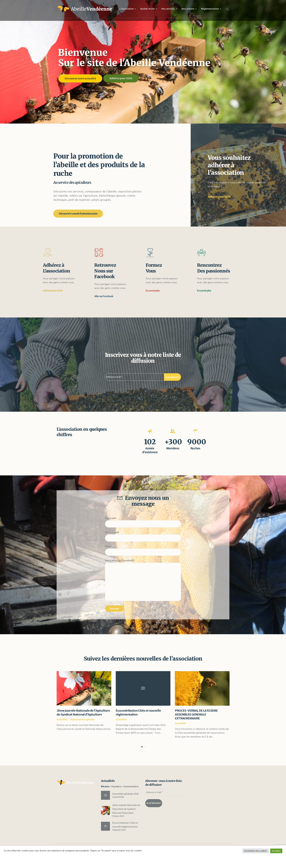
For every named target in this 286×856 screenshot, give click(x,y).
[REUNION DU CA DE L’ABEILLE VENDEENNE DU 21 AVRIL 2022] (202, 688)
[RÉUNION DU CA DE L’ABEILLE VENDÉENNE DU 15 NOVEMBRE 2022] (143, 688)
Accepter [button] (276, 851)
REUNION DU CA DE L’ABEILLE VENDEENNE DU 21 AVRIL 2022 (195, 712)
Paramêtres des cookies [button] (255, 851)
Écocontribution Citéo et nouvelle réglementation (125, 825)
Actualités (62, 723)
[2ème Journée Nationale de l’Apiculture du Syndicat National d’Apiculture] (105, 810)
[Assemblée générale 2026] (105, 795)
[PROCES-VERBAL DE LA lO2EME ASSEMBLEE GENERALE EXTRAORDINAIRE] (84, 688)
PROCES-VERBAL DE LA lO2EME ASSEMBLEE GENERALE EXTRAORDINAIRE (78, 714)
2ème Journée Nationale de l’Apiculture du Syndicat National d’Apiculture (126, 809)
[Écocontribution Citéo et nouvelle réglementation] (105, 826)
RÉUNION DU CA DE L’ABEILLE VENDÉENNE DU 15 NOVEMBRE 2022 (140, 712)
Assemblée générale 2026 (125, 794)
